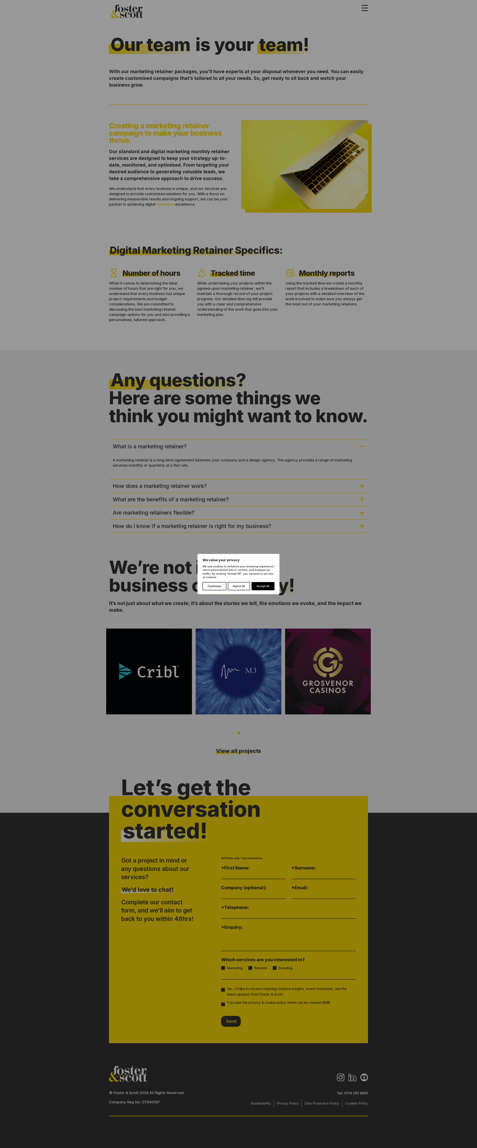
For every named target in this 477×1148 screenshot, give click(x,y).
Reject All (239, 586)
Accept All (263, 586)
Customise (214, 586)
